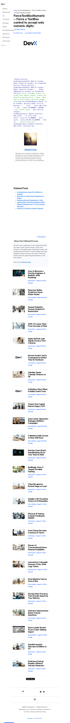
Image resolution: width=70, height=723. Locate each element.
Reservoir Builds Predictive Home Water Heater (35, 292)
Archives (5, 41)
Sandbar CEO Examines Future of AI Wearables (38, 500)
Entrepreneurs (5, 30)
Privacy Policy (38, 718)
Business (5, 12)
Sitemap (29, 718)
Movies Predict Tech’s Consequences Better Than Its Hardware (37, 357)
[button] (30, 679)
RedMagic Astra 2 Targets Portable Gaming (35, 469)
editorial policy (26, 262)
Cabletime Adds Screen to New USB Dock (38, 436)
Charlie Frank (30, 149)
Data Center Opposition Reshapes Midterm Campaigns (38, 421)
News (5, 8)
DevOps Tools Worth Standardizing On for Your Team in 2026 (37, 452)
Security (5, 34)
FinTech (5, 19)
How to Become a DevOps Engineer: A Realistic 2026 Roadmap (36, 274)
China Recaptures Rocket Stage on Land (37, 485)
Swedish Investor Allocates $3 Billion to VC (37, 646)
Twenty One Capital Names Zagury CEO (36, 405)
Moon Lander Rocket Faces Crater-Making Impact (37, 629)
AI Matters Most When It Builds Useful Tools (37, 390)
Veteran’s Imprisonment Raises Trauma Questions (38, 613)
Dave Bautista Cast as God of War (37, 580)
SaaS (5, 26)
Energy (5, 23)
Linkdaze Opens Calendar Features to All (37, 374)
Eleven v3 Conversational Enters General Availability (37, 547)
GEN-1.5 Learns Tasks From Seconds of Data (37, 325)
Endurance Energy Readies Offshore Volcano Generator (36, 663)
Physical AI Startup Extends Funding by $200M (36, 516)
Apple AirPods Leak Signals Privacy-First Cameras (37, 340)
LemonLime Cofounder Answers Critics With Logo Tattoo (38, 564)
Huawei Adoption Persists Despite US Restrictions (36, 309)
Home (15, 10)
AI (3, 16)
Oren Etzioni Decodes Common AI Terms (37, 531)
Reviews (5, 37)
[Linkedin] (40, 692)
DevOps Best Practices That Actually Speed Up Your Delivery (38, 596)
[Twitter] (44, 692)
